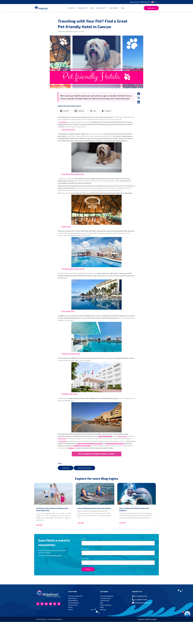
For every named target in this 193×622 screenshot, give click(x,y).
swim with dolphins (105, 436)
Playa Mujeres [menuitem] (73, 600)
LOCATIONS (72, 591)
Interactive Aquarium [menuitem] (75, 596)
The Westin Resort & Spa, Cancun (73, 269)
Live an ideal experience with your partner (94, 508)
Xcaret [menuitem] (70, 607)
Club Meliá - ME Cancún (70, 394)
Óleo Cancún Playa (68, 311)
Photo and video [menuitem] (105, 605)
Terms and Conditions (54, 619)
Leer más (39, 525)
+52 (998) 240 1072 (140, 596)
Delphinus (63, 122)
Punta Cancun (122, 436)
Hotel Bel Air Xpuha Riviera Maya (73, 174)
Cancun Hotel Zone (84, 468)
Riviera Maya (62, 438)
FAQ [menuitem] (101, 603)
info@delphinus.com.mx (142, 603)
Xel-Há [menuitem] (70, 610)
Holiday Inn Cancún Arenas (71, 354)
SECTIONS (104, 591)
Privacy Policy (41, 619)
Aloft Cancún (66, 226)
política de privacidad (54, 555)
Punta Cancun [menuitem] (73, 605)
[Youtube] (50, 603)
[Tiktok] (59, 603)
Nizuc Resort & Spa (68, 129)
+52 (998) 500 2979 (140, 600)
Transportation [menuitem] (105, 598)
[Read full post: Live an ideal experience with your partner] (95, 494)
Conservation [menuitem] (104, 600)
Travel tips (65, 468)
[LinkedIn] (46, 603)
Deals (92, 8)
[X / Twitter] (54, 603)
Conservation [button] (100, 8)
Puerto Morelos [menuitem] (73, 603)
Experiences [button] (82, 8)
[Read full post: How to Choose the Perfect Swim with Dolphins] (136, 494)
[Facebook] (37, 603)
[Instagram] (42, 603)
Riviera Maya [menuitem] (72, 598)
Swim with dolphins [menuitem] (107, 596)
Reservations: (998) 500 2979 (140, 2)
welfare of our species (82, 446)
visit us (71, 448)
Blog (122, 8)
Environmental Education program (89, 443)
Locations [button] (70, 8)
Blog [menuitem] (101, 607)
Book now (151, 8)
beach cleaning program (115, 443)
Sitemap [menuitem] (103, 610)
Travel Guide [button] (113, 8)
